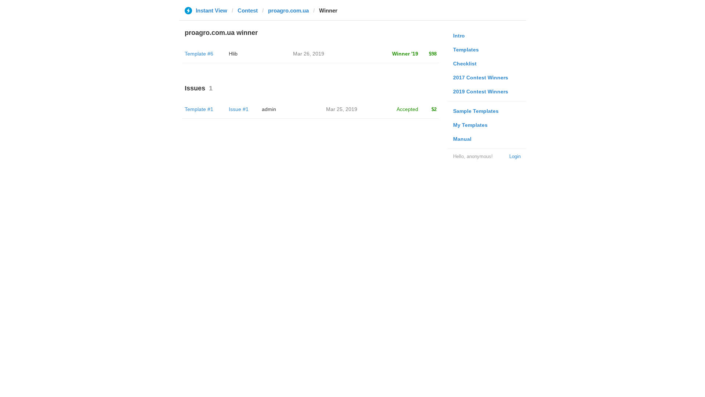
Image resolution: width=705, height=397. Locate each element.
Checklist (465, 64)
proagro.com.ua (288, 10)
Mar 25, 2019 (341, 109)
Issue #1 (239, 109)
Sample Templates (476, 111)
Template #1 (199, 109)
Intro (459, 36)
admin (269, 109)
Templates (466, 50)
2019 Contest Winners (480, 91)
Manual (462, 139)
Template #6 (199, 54)
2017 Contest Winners (480, 78)
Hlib (233, 54)
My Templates (470, 125)
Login (515, 156)
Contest (248, 10)
